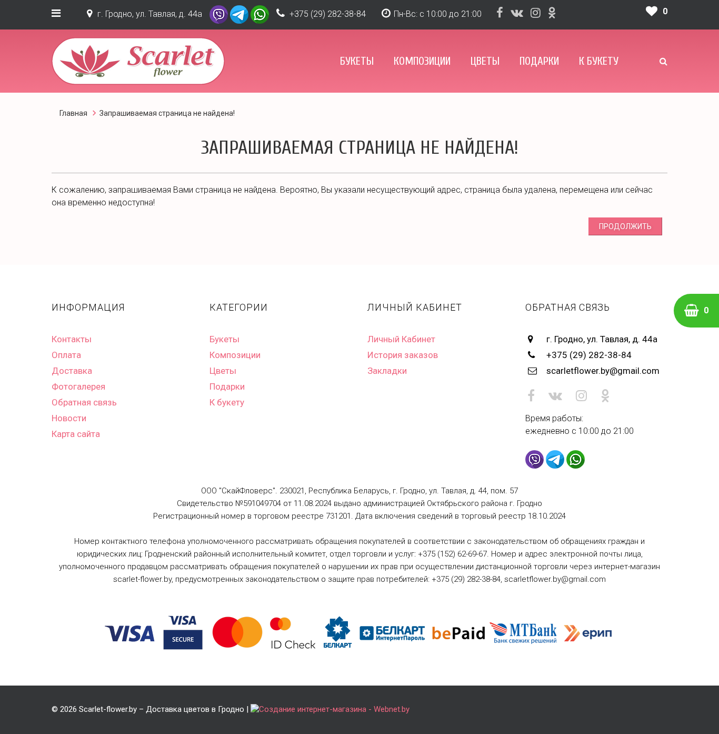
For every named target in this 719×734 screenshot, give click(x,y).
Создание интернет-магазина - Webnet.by (334, 709)
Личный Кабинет (401, 339)
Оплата (66, 355)
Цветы (485, 61)
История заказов (402, 355)
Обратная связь (84, 402)
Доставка (72, 370)
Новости (69, 418)
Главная (73, 113)
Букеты (357, 61)
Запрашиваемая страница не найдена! (167, 113)
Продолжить (625, 226)
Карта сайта (76, 434)
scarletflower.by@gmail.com (603, 370)
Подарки (539, 61)
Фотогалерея (78, 386)
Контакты (72, 339)
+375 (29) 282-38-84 (327, 14)
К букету (598, 61)
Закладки (387, 370)
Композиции (422, 61)
